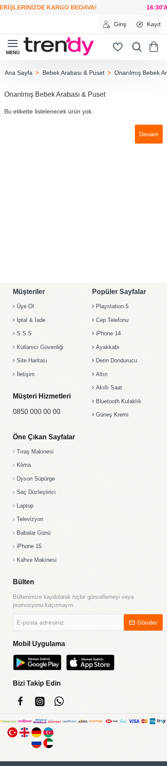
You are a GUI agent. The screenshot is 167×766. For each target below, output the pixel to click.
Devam (148, 134)
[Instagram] (39, 701)
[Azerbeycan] (48, 732)
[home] (18, 73)
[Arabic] (48, 743)
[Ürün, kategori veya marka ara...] (134, 47)
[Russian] (36, 743)
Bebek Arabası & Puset (73, 72)
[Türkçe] (12, 732)
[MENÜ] (13, 47)
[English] (24, 732)
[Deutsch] (36, 732)
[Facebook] (20, 701)
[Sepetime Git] (155, 47)
